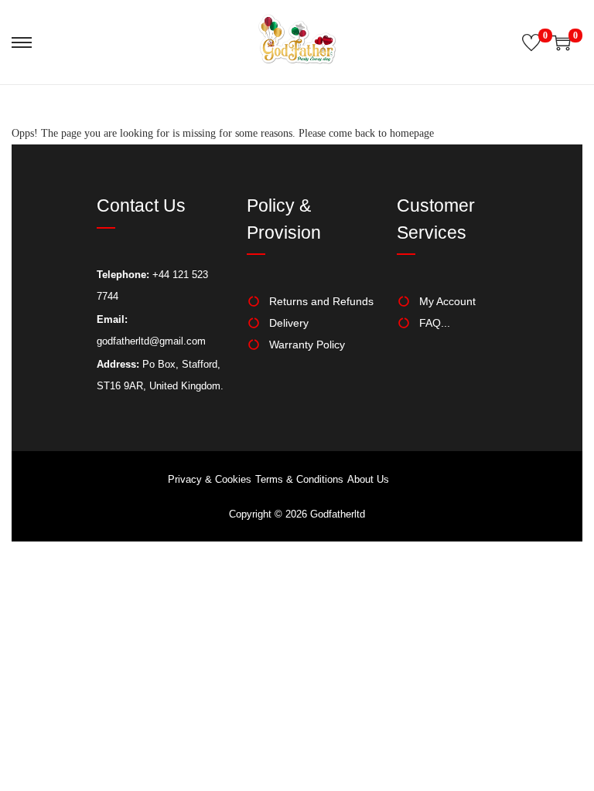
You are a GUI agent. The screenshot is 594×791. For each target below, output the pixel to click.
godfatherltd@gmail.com (151, 341)
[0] (531, 42)
